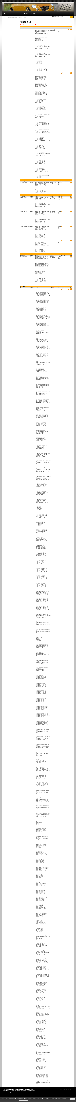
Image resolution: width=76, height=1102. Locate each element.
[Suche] (71, 17)
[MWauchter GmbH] (38, 7)
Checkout (71, 1)
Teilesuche (18, 13)
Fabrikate (10, 17)
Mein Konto (48, 1)
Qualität (26, 13)
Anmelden (54, 1)
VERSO (19, 17)
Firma (11, 13)
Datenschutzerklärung (23, 1100)
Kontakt (33, 13)
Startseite (6, 17)
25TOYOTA (15, 17)
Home (5, 13)
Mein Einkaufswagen (62, 1)
